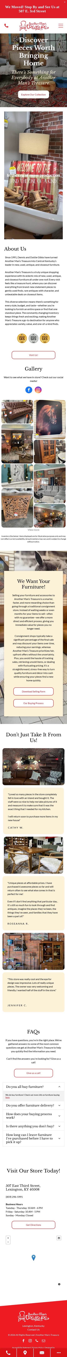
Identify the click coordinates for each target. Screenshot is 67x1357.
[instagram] (38, 390)
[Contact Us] (42, 1352)
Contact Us (33, 1329)
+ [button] (8, 1238)
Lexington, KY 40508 (22, 1189)
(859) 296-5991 (14, 1196)
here (7, 1097)
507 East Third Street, (23, 1186)
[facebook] (28, 390)
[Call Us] (8, 1352)
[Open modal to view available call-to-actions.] (58, 1352)
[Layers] (59, 1238)
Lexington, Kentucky (33, 1325)
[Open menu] (60, 25)
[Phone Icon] (6, 27)
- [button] (8, 1242)
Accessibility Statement (21, 1347)
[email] (43, 1341)
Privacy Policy (37, 1347)
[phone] (36, 1341)
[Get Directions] (25, 1352)
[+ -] (33, 1261)
